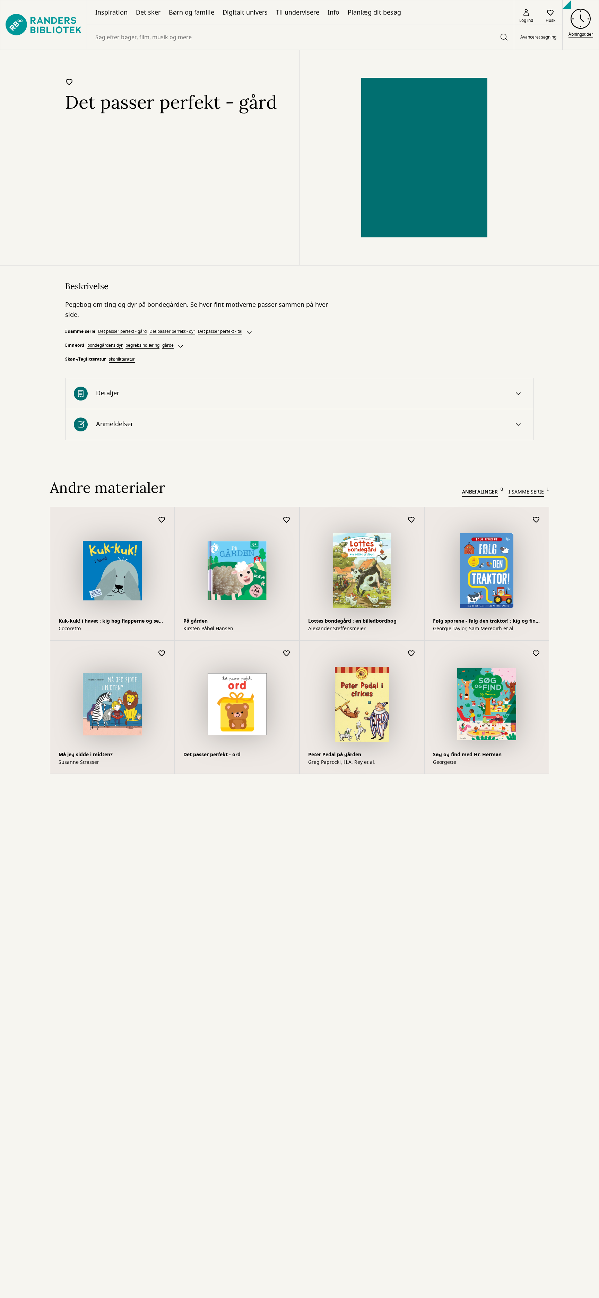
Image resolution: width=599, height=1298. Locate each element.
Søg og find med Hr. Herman (467, 754)
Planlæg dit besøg (374, 12)
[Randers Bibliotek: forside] (43, 25)
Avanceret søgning (538, 37)
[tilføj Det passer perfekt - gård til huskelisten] (69, 82)
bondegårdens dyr (105, 345)
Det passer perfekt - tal (220, 331)
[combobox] (300, 37)
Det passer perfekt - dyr (172, 331)
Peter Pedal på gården (334, 754)
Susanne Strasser (79, 762)
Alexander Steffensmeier (337, 629)
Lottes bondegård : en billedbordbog (352, 621)
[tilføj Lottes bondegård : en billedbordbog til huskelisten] (411, 520)
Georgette (444, 762)
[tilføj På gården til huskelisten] (287, 520)
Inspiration (111, 12)
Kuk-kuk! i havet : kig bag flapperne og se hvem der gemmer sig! (109, 621)
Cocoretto (70, 629)
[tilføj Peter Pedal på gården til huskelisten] (411, 653)
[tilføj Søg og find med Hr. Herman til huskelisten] (536, 653)
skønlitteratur (122, 359)
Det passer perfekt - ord (212, 754)
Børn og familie (191, 12)
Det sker (148, 12)
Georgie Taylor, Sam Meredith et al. (474, 629)
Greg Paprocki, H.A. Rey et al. (341, 762)
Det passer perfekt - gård (122, 331)
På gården (195, 621)
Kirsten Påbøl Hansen (208, 629)
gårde (168, 345)
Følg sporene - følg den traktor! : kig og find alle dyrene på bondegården (486, 621)
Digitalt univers (245, 12)
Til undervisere (297, 12)
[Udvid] (249, 332)
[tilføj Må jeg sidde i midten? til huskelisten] (162, 653)
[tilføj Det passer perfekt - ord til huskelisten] (287, 653)
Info (333, 12)
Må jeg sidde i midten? (86, 754)
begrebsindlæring (142, 345)
